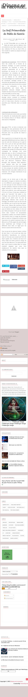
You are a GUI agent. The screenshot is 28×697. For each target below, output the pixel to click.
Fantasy (5, 522)
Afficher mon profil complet (7, 350)
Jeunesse (5, 525)
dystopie (11, 525)
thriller (5, 527)
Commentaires (9, 598)
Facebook (15, 266)
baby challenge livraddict (9, 530)
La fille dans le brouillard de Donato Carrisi (12, 660)
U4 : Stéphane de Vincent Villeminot (10, 645)
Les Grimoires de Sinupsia (7, 340)
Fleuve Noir (6, 538)
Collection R (12, 527)
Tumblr (22, 268)
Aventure (8, 533)
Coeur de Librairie (5, 338)
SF (3, 533)
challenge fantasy (16, 504)
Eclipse (22, 535)
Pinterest (7, 271)
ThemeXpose (24, 683)
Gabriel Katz (6, 504)
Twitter (6, 265)
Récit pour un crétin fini (15, 445)
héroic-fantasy (6, 535)
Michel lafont (14, 538)
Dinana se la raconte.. (14, 6)
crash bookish (16, 533)
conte (4, 507)
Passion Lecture (4, 342)
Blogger (17, 332)
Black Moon (15, 535)
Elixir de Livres (4, 339)
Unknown (14, 279)
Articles (7, 595)
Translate (14, 574)
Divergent (20, 530)
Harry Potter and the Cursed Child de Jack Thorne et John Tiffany (13, 481)
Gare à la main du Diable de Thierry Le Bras (13, 461)
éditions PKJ (6, 510)
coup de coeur (11, 507)
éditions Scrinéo (15, 510)
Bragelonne (20, 522)
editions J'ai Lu (20, 507)
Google (22, 265)
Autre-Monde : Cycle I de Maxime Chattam (12, 656)
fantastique (12, 522)
